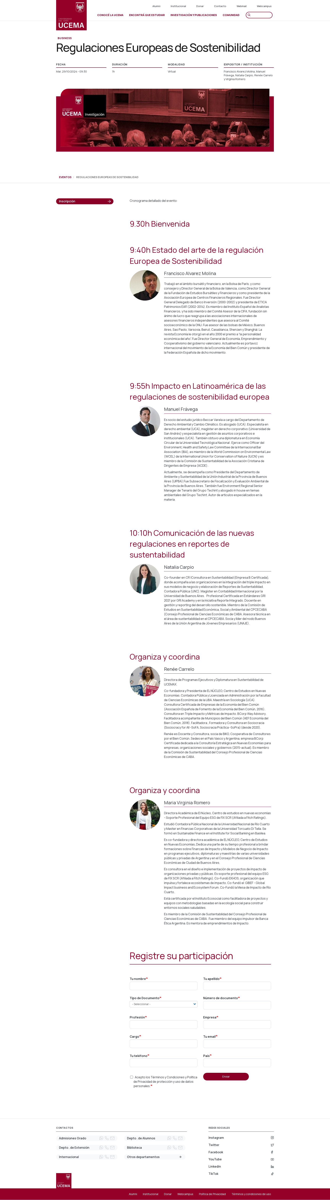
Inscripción (67, 201)
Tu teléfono (138, 1056)
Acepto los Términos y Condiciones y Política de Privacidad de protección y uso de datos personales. (165, 1081)
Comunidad (231, 15)
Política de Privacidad (212, 1194)
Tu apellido (211, 979)
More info (180, 1157)
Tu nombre (138, 979)
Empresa (209, 1017)
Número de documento (220, 998)
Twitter (214, 1145)
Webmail (242, 6)
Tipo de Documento (144, 998)
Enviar (226, 1076)
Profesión (137, 1017)
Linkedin (215, 1166)
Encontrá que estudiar (147, 15)
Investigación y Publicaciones (194, 15)
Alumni (156, 6)
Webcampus (264, 6)
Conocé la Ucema (110, 15)
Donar (200, 6)
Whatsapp (101, 1138)
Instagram (216, 1138)
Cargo (134, 1036)
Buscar (250, 15)
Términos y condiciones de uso (251, 1194)
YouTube (215, 1159)
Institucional (178, 6)
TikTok (213, 1174)
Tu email (209, 1036)
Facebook (216, 1152)
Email (112, 1138)
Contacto (220, 6)
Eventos (65, 177)
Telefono (106, 1138)
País (206, 1056)
